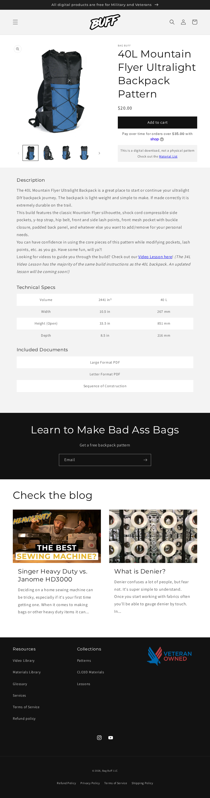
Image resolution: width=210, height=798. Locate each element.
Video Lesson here (155, 256)
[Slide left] (18, 153)
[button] (15, 22)
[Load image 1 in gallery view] (30, 153)
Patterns (84, 660)
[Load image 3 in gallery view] (66, 153)
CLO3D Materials (90, 672)
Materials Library (26, 672)
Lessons (83, 684)
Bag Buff (107, 770)
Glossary (20, 684)
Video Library (24, 660)
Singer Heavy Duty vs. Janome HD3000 (53, 575)
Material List (168, 156)
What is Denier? (140, 571)
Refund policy (24, 718)
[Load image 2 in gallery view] (48, 153)
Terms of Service (26, 707)
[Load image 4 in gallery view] (84, 153)
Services (19, 695)
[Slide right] (99, 153)
